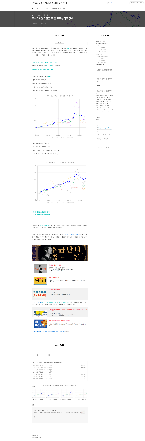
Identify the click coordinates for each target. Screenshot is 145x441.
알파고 (102, 103)
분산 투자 (110, 111)
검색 (108, 3)
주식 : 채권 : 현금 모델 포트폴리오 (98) (42, 365)
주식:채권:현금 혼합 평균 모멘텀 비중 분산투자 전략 (45, 62)
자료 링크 (50, 76)
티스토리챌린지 (106, 105)
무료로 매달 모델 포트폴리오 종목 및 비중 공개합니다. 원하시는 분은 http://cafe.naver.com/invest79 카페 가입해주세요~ (57, 413)
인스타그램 (100, 139)
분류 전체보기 (100, 41)
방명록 (46, 8)
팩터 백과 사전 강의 (64, 302)
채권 (97, 111)
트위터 (104, 139)
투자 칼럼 (99, 54)
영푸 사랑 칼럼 (100, 58)
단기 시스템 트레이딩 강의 (45, 302)
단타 (110, 101)
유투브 (107, 139)
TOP (112, 436)
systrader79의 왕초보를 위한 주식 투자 (49, 3)
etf (109, 97)
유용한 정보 (100, 64)
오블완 (100, 97)
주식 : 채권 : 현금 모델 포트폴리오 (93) (42, 373)
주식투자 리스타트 (99, 107)
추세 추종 (102, 109)
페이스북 (97, 139)
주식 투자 (107, 103)
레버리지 (100, 111)
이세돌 (106, 101)
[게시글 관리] (39, 355)
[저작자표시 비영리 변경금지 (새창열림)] (50, 355)
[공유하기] (37, 355)
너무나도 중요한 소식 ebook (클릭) (41, 214)
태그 (38, 8)
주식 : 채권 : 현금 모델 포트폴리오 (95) (42, 371)
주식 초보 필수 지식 (101, 49)
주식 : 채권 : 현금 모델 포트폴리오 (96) (42, 369)
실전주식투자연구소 (45, 225)
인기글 (101, 81)
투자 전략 (101, 99)
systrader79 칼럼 (38, 362)
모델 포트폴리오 (99, 95)
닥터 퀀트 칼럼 (101, 60)
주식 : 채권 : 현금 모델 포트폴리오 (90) (42, 378)
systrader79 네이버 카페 (58, 8)
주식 (107, 97)
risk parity (102, 101)
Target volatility (108, 109)
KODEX (97, 101)
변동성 (97, 99)
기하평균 (98, 109)
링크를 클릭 (49, 66)
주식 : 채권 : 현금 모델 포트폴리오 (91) (42, 376)
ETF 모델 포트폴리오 (48, 362)
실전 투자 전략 (101, 47)
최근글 (97, 81)
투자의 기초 (100, 45)
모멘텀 (103, 97)
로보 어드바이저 (99, 105)
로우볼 (105, 99)
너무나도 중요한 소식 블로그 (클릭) (41, 212)
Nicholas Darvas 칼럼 (102, 56)
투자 (97, 97)
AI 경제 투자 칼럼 (101, 62)
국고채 (111, 95)
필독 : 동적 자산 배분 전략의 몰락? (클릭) (42, 69)
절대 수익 (106, 107)
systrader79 (106, 95)
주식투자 (105, 111)
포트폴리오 (98, 103)
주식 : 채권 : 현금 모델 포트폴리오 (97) (42, 367)
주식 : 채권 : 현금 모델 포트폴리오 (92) (42, 374)
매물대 (109, 99)
